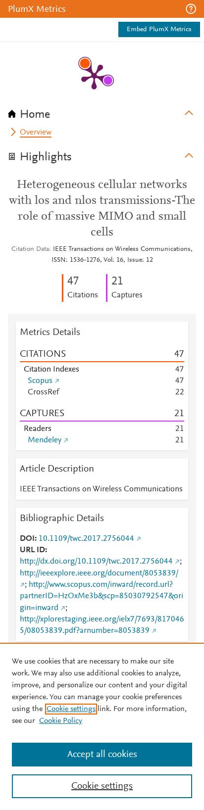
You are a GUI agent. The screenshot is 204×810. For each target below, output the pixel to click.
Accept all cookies (102, 755)
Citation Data (30, 249)
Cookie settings (71, 709)
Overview (35, 133)
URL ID (32, 550)
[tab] (102, 111)
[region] (102, 726)
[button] (191, 9)
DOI (27, 539)
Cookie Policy (60, 721)
